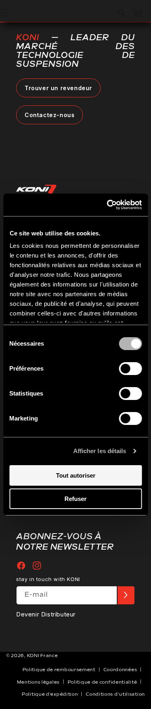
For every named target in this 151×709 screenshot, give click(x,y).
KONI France (42, 655)
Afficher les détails (99, 450)
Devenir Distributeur (46, 614)
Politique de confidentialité (102, 682)
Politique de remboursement (59, 669)
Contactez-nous (49, 114)
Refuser (75, 498)
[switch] (130, 368)
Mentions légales (38, 682)
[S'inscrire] (125, 595)
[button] (121, 13)
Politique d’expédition (50, 694)
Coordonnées (120, 669)
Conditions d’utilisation (115, 694)
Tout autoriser (75, 475)
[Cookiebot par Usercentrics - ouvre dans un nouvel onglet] (107, 205)
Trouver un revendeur (58, 88)
